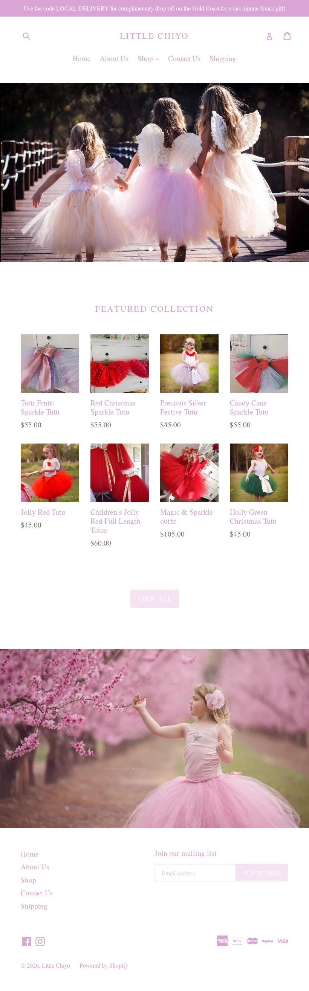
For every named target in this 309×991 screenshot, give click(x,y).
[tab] (143, 249)
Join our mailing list (185, 853)
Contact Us (184, 58)
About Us (114, 58)
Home (81, 58)
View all (155, 598)
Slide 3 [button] (158, 249)
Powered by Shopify (104, 965)
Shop (150, 58)
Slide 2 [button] (150, 249)
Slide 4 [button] (166, 249)
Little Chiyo (154, 35)
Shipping (223, 58)
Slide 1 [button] (143, 249)
